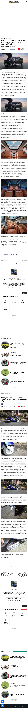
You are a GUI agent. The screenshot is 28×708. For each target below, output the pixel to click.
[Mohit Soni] (2, 46)
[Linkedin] (12, 287)
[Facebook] (8, 287)
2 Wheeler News (13, 352)
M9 (11, 38)
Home (2, 36)
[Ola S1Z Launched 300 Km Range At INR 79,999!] (5, 372)
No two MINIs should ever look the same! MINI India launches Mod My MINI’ (18, 364)
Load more (14, 387)
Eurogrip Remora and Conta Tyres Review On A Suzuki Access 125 (21, 263)
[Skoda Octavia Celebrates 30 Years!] (5, 381)
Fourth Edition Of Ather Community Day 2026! (15, 354)
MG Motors (8, 38)
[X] (17, 287)
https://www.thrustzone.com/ (14, 278)
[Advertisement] (14, 19)
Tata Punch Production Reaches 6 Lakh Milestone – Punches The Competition (7, 263)
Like (5, 299)
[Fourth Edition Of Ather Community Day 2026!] (5, 354)
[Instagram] (10, 287)
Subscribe (5, 306)
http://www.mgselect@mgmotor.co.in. (8, 245)
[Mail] (15, 287)
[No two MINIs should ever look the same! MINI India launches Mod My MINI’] (5, 363)
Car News (6, 36)
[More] (16, 254)
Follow (14, 299)
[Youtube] (19, 287)
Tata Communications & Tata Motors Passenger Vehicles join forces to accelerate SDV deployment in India (17, 345)
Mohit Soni (7, 46)
